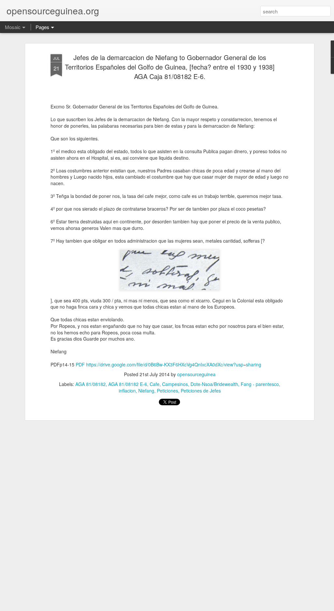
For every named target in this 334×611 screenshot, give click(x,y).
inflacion (127, 390)
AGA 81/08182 (90, 384)
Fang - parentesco (260, 384)
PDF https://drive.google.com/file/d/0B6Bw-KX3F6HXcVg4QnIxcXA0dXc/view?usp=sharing (168, 364)
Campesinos (175, 384)
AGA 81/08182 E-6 (127, 384)
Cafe (154, 384)
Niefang (146, 390)
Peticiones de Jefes (201, 390)
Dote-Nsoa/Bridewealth (214, 384)
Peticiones (167, 390)
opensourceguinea (196, 374)
